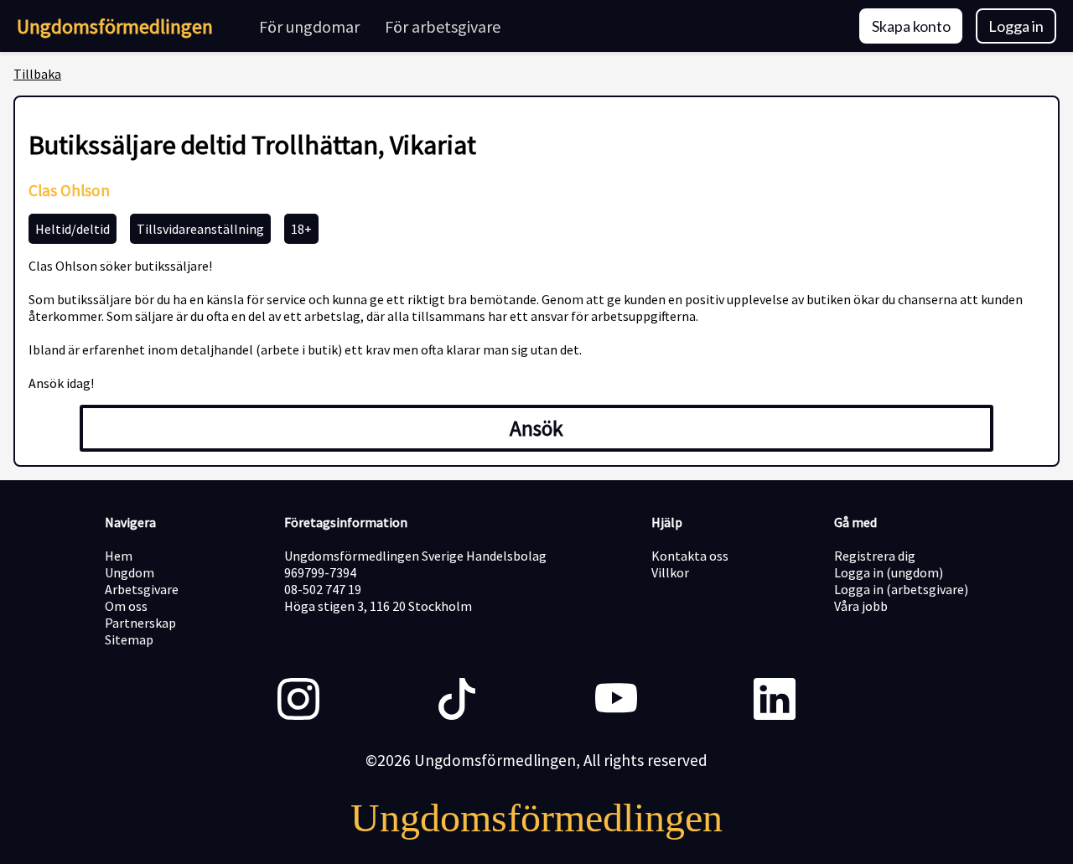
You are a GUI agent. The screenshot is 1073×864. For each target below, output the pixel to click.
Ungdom (129, 572)
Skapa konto (911, 26)
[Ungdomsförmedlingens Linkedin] (775, 700)
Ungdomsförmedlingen (115, 26)
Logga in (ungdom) (888, 572)
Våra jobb (861, 606)
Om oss (126, 606)
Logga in (1016, 26)
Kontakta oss (689, 555)
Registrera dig (874, 555)
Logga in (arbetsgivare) (901, 589)
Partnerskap (140, 622)
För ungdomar (309, 26)
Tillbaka (37, 73)
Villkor (670, 572)
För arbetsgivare (442, 26)
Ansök (536, 428)
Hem (118, 555)
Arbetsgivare (142, 589)
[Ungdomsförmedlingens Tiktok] (457, 700)
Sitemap (129, 639)
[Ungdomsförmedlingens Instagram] (298, 700)
